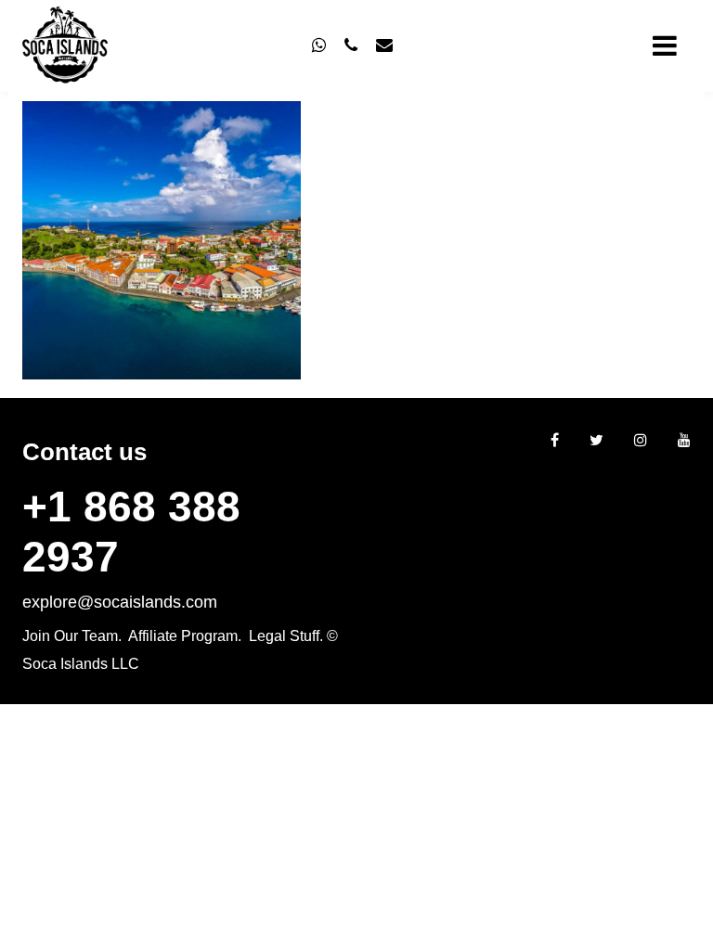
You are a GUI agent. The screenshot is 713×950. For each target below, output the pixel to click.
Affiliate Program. (184, 636)
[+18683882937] (319, 45)
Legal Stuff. (286, 636)
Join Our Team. (72, 636)
